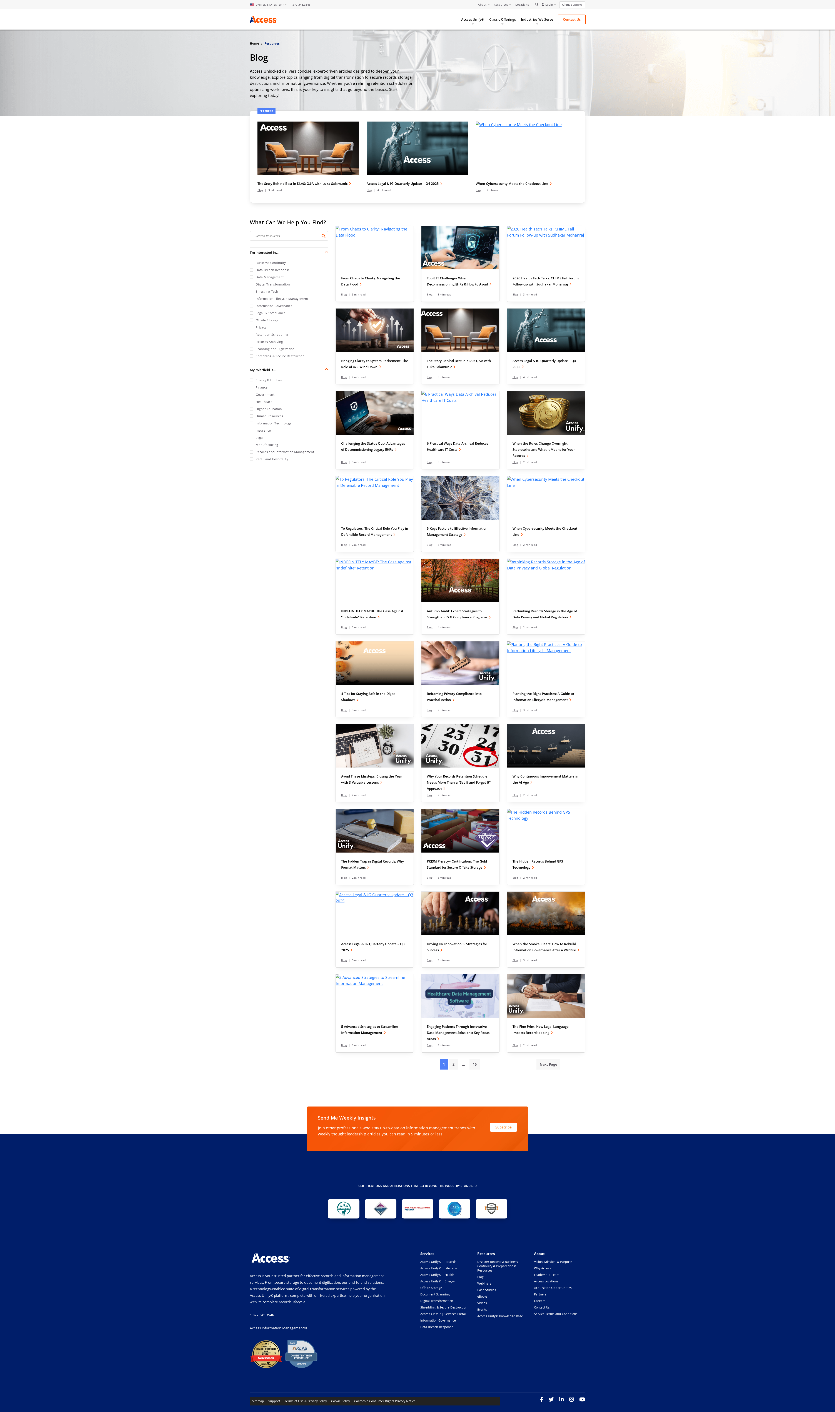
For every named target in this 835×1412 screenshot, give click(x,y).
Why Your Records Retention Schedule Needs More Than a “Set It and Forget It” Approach (459, 782)
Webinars (484, 1283)
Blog (260, 190)
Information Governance (438, 1320)
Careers (539, 1301)
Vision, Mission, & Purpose (553, 1262)
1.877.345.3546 (300, 4)
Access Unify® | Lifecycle (438, 1268)
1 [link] (444, 1064)
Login (549, 5)
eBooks (482, 1296)
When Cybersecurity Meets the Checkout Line (512, 183)
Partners (540, 1294)
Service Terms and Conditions (556, 1314)
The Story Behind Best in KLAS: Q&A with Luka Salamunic (302, 183)
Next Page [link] (548, 1064)
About (482, 5)
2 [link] (453, 1064)
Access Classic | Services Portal (443, 1314)
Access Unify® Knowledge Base (500, 1316)
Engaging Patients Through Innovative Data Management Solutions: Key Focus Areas (458, 1032)
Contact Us (542, 1307)
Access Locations (546, 1281)
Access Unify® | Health (437, 1275)
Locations (522, 5)
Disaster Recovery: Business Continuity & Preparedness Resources (497, 1266)
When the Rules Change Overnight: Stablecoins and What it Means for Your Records (544, 449)
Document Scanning (435, 1294)
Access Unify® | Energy (437, 1281)
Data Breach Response (436, 1327)
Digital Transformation (436, 1301)
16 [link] (475, 1064)
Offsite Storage (431, 1288)
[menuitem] (268, 4)
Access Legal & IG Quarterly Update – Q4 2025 (403, 183)
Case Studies (486, 1290)
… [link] (463, 1064)
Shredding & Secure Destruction (443, 1307)
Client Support (572, 5)
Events (482, 1309)
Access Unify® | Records (438, 1262)
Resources (501, 5)
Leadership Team (546, 1275)
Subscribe (503, 1127)
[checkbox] (289, 263)
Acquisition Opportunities (553, 1288)
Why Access (542, 1268)
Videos (482, 1303)
